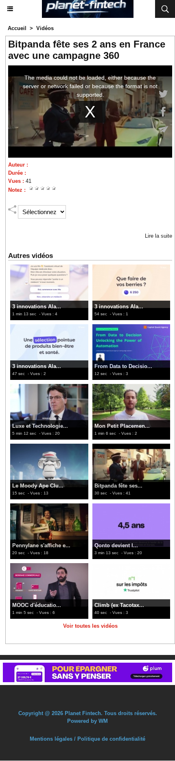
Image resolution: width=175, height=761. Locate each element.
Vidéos (45, 28)
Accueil (17, 28)
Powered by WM (87, 708)
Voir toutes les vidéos (90, 626)
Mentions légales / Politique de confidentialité (87, 726)
